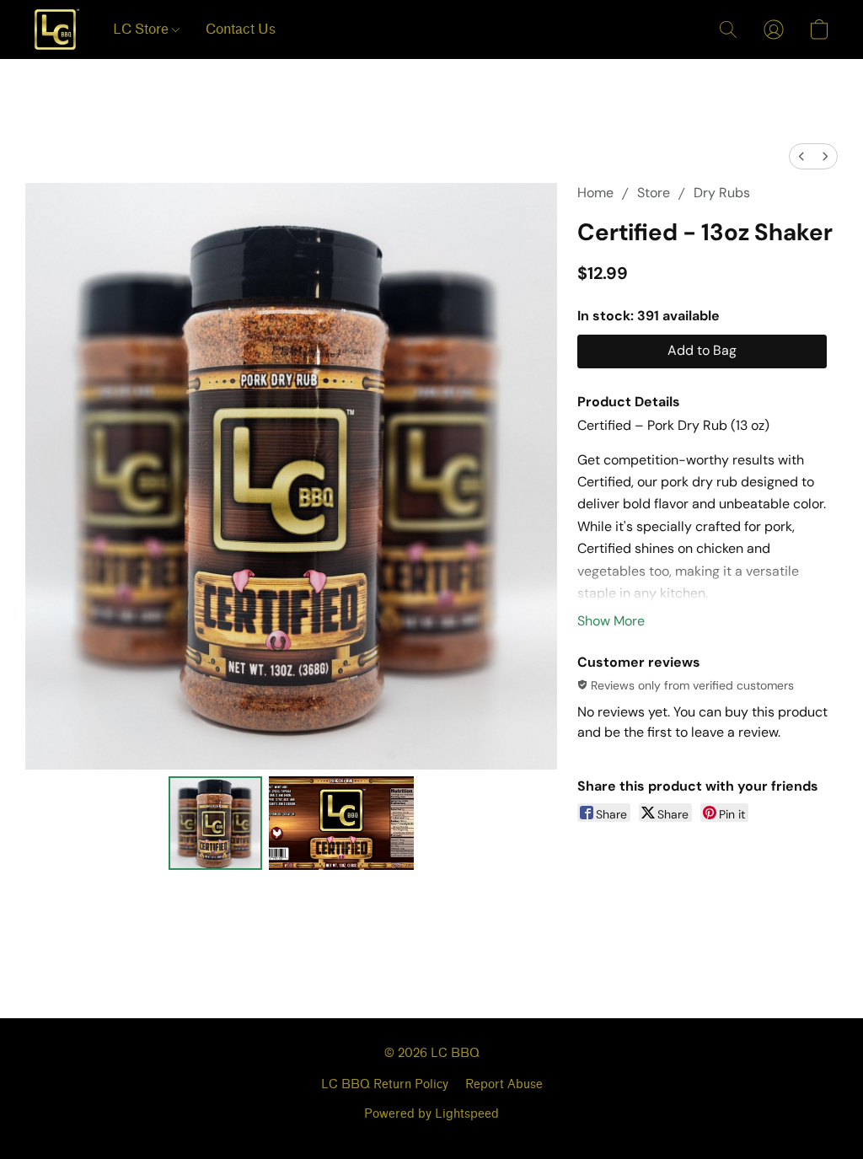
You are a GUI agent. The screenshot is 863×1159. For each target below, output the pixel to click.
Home (595, 192)
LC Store (142, 29)
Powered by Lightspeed (431, 1114)
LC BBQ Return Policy (384, 1084)
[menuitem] (801, 156)
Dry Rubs (722, 192)
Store (653, 192)
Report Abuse (504, 1084)
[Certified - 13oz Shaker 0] (216, 823)
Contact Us (241, 29)
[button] (56, 29)
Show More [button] (611, 621)
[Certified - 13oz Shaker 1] (341, 823)
